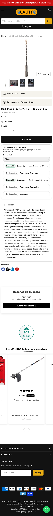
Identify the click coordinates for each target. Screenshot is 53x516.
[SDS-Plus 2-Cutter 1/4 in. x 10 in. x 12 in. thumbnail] (5, 83)
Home (3, 36)
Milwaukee (8, 121)
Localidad (7, 155)
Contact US (16, 501)
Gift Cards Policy (26, 506)
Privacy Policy (28, 501)
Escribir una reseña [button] (26, 306)
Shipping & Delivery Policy (34, 504)
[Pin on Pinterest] (17, 269)
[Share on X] (8, 269)
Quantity (4, 126)
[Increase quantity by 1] (23, 131)
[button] (24, 429)
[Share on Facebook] (3, 269)
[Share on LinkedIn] (12, 269)
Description (9, 205)
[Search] (48, 21)
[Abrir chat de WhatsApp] (46, 509)
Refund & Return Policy (14, 504)
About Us (5, 501)
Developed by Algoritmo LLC (26, 512)
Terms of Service (42, 501)
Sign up (38, 472)
